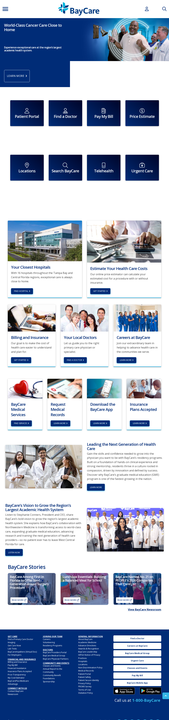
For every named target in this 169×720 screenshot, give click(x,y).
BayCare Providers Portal (55, 652)
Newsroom (13, 694)
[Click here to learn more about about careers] (137, 318)
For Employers (14, 654)
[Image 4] (150, 690)
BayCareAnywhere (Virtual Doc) (22, 651)
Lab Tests (12, 648)
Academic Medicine (87, 642)
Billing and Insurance (17, 662)
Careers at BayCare (137, 645)
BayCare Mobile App (137, 682)
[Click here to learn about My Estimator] (124, 241)
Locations (82, 664)
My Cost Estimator (16, 677)
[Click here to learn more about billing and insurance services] (32, 318)
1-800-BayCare (146, 700)
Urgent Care (137, 660)
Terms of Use (84, 689)
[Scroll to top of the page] (165, 696)
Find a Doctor (74, 360)
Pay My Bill (12, 665)
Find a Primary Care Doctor (20, 639)
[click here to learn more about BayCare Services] (25, 388)
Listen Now (14, 552)
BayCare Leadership (87, 651)
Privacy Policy (84, 683)
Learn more (60, 423)
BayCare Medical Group (54, 655)
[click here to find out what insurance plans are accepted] (144, 388)
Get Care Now (14, 645)
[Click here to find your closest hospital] (45, 240)
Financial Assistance (17, 668)
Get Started (99, 291)
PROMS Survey (84, 686)
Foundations (49, 678)
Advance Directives (87, 645)
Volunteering (49, 642)
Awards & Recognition (88, 648)
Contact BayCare (15, 691)
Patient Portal (84, 674)
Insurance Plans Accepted (20, 671)
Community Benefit (52, 675)
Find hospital (21, 291)
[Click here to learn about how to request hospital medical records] (64, 388)
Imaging (11, 642)
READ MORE (123, 600)
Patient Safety (84, 677)
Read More (17, 600)
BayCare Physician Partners (55, 658)
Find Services (20, 423)
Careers (46, 639)
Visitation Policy (85, 693)
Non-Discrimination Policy (90, 667)
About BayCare (85, 639)
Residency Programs (52, 645)
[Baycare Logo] (79, 9)
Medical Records (86, 670)
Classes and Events (52, 665)
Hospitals (82, 661)
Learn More (126, 360)
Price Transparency (17, 674)
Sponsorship (49, 681)
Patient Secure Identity (88, 680)
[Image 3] (124, 690)
